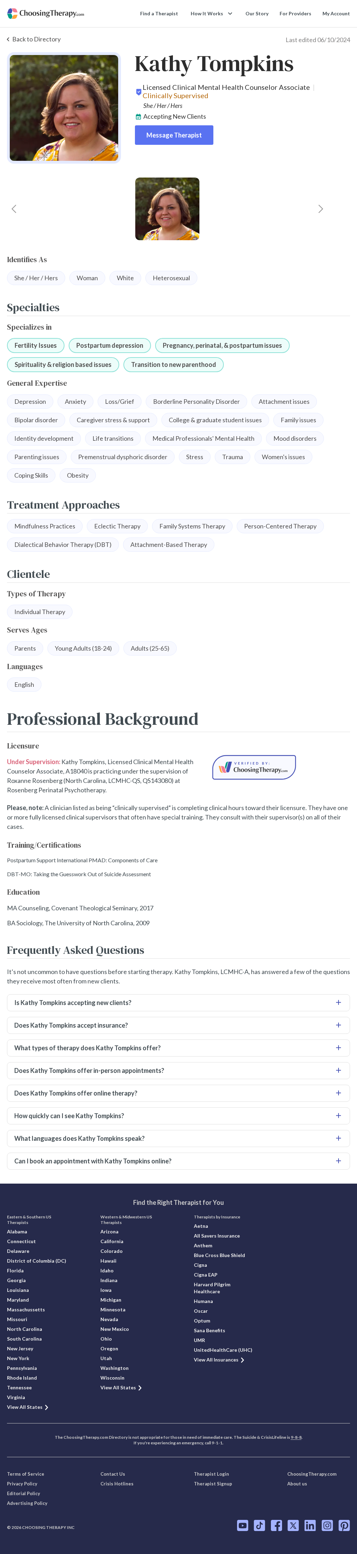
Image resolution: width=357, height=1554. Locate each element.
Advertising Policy (27, 1503)
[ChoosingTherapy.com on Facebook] (276, 1525)
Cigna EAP (206, 1275)
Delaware (18, 1251)
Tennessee (19, 1387)
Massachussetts (26, 1309)
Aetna (201, 1226)
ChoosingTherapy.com (311, 1474)
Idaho (107, 1270)
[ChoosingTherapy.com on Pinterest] (344, 1525)
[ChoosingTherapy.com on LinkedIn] (310, 1525)
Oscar (201, 1311)
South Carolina (24, 1339)
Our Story (256, 13)
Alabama (17, 1231)
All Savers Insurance (217, 1236)
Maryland (18, 1300)
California (111, 1241)
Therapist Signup (213, 1483)
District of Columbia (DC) (36, 1261)
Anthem (203, 1245)
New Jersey (20, 1348)
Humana (203, 1301)
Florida (15, 1270)
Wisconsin (112, 1378)
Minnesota (113, 1309)
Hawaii (108, 1261)
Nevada (109, 1319)
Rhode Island (22, 1378)
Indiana (108, 1280)
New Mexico (114, 1329)
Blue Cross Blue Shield (219, 1255)
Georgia (16, 1280)
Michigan (110, 1300)
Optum (202, 1321)
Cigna (200, 1265)
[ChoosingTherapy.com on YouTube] (242, 1525)
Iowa (106, 1290)
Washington (114, 1368)
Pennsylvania (22, 1368)
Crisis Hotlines (117, 1483)
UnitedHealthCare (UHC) (223, 1350)
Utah (106, 1358)
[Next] (321, 209)
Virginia (16, 1397)
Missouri (17, 1319)
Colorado (111, 1251)
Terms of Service (25, 1474)
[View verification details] (254, 767)
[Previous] (14, 209)
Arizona (109, 1231)
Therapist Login (211, 1474)
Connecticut (21, 1241)
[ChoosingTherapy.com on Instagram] (327, 1525)
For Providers (295, 13)
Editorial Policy (23, 1493)
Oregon (109, 1348)
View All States (25, 1407)
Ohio (106, 1339)
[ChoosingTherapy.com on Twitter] (293, 1525)
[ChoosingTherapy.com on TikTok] (259, 1525)
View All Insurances (216, 1360)
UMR (199, 1340)
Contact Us (112, 1474)
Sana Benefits (209, 1330)
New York (18, 1358)
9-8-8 (296, 1437)
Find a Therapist (159, 13)
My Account (336, 13)
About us (297, 1483)
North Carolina (24, 1329)
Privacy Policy (22, 1483)
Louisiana (18, 1290)
